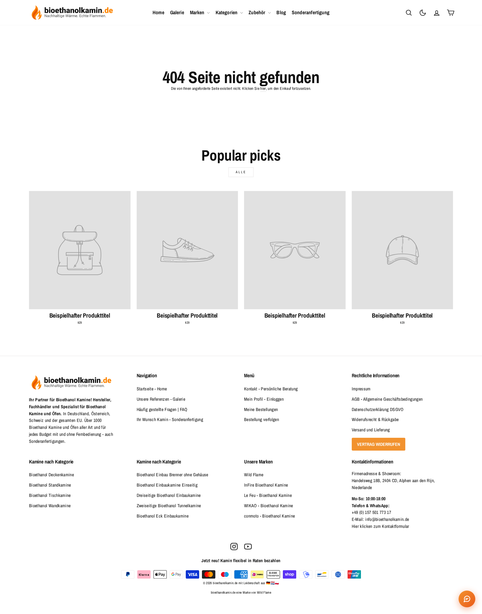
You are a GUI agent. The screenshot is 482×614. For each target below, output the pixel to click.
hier (263, 88)
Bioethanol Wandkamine (50, 505)
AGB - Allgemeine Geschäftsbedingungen (387, 399)
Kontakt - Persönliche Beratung (271, 389)
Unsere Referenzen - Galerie (161, 399)
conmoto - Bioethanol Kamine (269, 516)
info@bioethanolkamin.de (387, 519)
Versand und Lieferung (371, 430)
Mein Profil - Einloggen (264, 399)
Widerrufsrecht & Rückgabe (375, 419)
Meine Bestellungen (261, 409)
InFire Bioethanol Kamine (266, 485)
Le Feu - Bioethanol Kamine (268, 495)
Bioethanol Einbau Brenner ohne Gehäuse (172, 475)
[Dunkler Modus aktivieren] (422, 12)
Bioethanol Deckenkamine (51, 475)
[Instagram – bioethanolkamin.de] (234, 546)
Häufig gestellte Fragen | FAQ (162, 409)
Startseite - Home (152, 389)
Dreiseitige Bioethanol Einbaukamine (169, 495)
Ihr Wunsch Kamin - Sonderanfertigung (170, 419)
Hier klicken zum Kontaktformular (380, 526)
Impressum (361, 389)
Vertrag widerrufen (378, 444)
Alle (241, 172)
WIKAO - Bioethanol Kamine (268, 505)
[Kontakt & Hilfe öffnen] (467, 599)
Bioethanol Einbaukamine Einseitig (167, 485)
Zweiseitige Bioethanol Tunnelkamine (169, 505)
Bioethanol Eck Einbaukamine (163, 516)
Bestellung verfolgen (261, 419)
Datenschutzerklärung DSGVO (378, 409)
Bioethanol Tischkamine (50, 495)
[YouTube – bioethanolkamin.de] (248, 546)
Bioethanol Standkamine (50, 485)
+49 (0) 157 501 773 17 (371, 512)
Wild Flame (254, 475)
